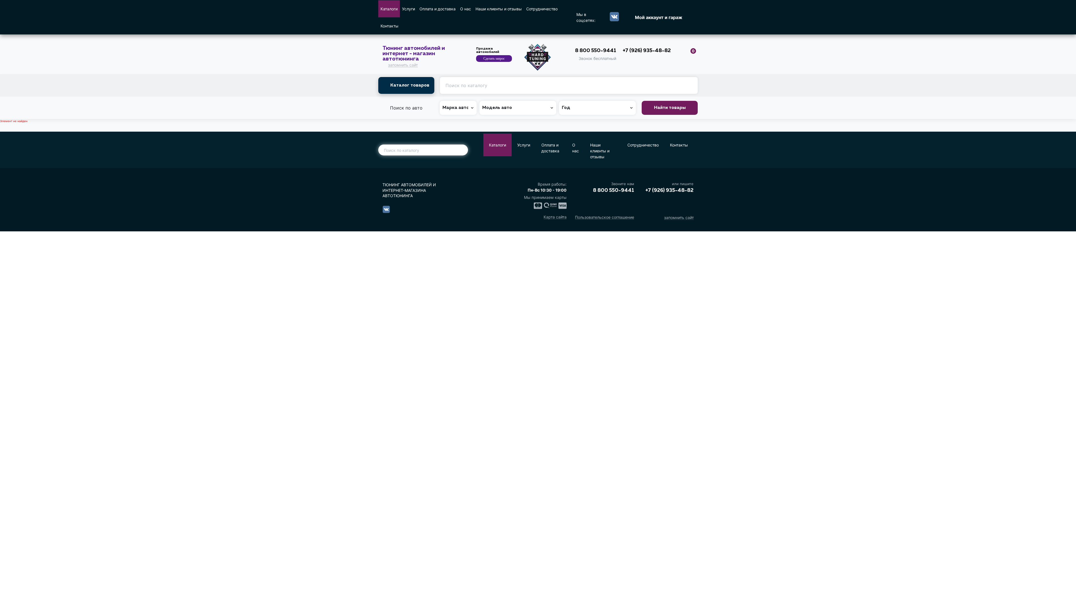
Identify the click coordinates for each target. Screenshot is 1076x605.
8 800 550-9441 (595, 50)
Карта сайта (555, 217)
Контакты (389, 26)
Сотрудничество (542, 8)
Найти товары (670, 108)
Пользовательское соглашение (604, 217)
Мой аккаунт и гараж (658, 17)
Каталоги (389, 8)
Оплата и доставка (437, 8)
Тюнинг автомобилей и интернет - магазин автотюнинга (413, 53)
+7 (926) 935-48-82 (647, 50)
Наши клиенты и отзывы (499, 8)
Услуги (408, 8)
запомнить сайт (403, 65)
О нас (465, 8)
